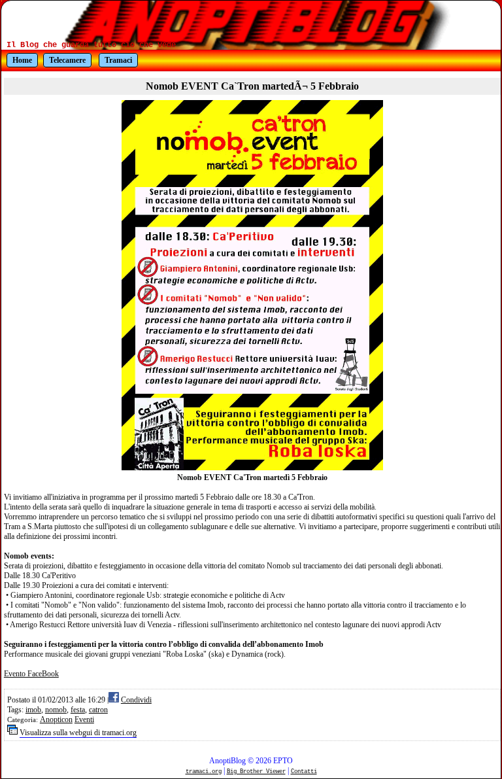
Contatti (304, 771)
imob (33, 709)
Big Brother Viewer (256, 771)
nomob (56, 709)
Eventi (84, 719)
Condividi (136, 699)
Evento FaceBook (31, 673)
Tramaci (118, 60)
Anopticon (56, 719)
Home (22, 60)
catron (98, 709)
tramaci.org (204, 771)
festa (78, 709)
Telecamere (67, 60)
